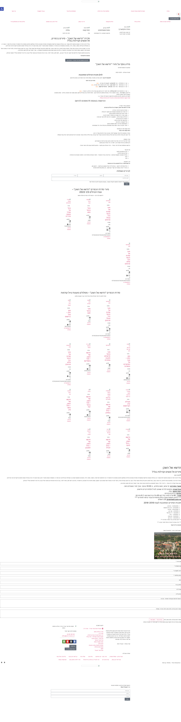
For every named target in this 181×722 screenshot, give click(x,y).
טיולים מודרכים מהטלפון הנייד (18, 21)
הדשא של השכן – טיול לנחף (128, 441)
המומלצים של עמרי (71, 11)
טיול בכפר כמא (88, 210)
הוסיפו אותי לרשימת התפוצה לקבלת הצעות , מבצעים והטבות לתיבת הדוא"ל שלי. (108, 182)
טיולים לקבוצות (109, 21)
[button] (179, 16)
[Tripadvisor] (64, 641)
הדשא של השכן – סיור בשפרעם (87, 357)
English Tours (41, 11)
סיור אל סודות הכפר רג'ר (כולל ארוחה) (107, 214)
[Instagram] (71, 641)
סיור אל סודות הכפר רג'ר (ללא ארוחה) (127, 257)
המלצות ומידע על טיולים (103, 11)
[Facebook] (74, 641)
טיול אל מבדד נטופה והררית (68, 212)
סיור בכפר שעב (88, 311)
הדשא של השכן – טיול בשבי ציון (68, 404)
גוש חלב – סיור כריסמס (68, 313)
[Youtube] (67, 641)
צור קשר (14, 11)
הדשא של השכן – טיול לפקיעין (87, 444)
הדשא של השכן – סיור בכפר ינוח (88, 402)
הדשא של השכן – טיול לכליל (108, 444)
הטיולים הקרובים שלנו (165, 21)
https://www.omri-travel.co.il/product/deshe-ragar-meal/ (115, 98)
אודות (168, 11)
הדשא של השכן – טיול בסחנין (108, 409)
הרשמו (108, 236)
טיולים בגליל (137, 21)
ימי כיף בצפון (82, 21)
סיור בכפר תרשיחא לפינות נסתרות (107, 356)
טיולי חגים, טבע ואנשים (51, 21)
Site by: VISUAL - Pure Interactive (171, 662)
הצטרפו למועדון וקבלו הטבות (138, 11)
